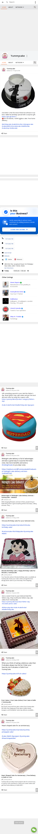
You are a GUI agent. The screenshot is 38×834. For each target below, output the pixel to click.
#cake (4, 405)
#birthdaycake (6, 124)
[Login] (35, 3)
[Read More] (37, 448)
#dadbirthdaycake (21, 405)
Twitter (10, 259)
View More (19, 822)
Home (4, 7)
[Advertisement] (19, 30)
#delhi (4, 533)
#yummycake (28, 531)
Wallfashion (14, 299)
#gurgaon (31, 405)
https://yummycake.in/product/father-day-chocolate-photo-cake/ (16, 603)
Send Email (7, 253)
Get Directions (8, 268)
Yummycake (11, 68)
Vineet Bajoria (15, 282)
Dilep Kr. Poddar (15, 316)
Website (6, 256)
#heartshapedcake (9, 738)
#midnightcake (7, 465)
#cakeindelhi (6, 126)
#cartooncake (7, 531)
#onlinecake (13, 128)
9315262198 (9, 239)
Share (5, 133)
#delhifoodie (25, 126)
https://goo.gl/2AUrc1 (9, 116)
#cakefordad (10, 405)
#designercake (28, 124)
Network (19, 7)
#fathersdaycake (7, 607)
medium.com (7, 499)
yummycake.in (8, 575)
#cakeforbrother (17, 124)
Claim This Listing (18, 229)
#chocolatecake (15, 126)
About (10, 7)
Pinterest (19, 259)
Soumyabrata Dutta (16, 292)
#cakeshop (5, 128)
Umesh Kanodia (15, 308)
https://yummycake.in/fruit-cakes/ (14, 674)
